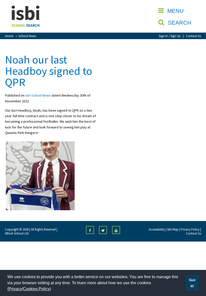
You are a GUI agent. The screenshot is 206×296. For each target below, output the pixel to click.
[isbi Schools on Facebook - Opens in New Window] (90, 230)
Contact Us (193, 36)
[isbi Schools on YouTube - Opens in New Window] (116, 230)
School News (27, 36)
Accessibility (157, 229)
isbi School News (38, 95)
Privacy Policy (190, 229)
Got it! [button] (192, 283)
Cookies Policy (36, 289)
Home (9, 36)
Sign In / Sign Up (170, 36)
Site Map (172, 229)
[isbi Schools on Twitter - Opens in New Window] (103, 230)
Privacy (15, 289)
